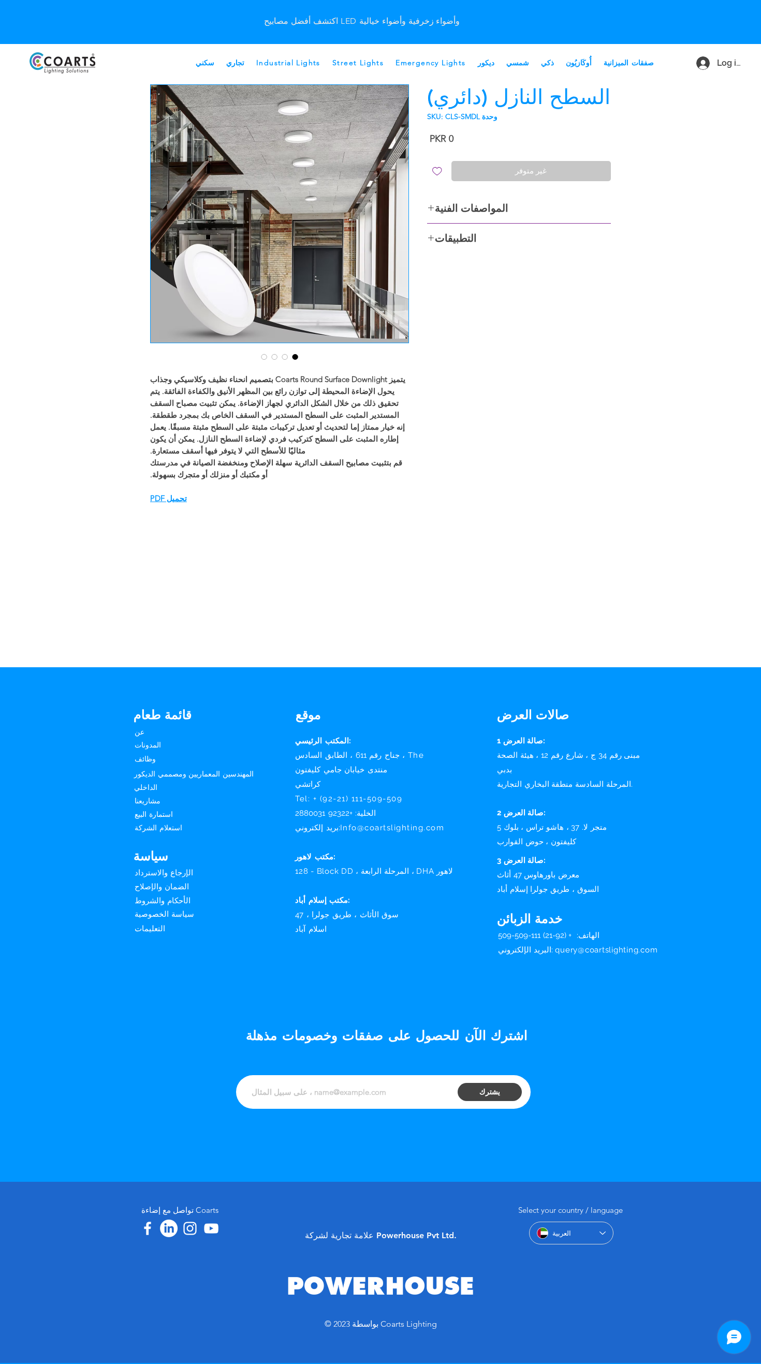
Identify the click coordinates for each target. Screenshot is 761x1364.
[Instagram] (190, 1228)
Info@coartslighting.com (392, 827)
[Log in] (698, 63)
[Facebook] (147, 1228)
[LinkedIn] (169, 1228)
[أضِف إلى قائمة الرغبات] (437, 171)
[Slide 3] (348, 12)
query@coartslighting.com (606, 950)
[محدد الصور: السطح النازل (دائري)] (295, 356)
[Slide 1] (361, 12)
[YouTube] (211, 1228)
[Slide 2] (374, 12)
